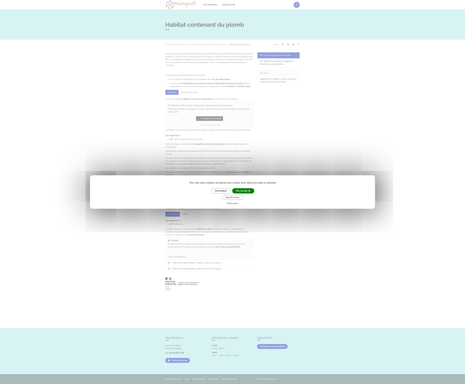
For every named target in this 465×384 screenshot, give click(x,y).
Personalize (221, 191)
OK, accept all (243, 191)
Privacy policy (232, 203)
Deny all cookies (232, 197)
